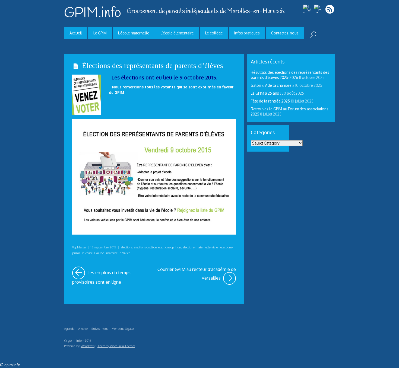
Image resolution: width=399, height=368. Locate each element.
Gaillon (99, 253)
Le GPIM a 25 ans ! (266, 93)
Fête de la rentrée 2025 (270, 101)
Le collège (214, 33)
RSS (330, 9)
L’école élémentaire (177, 33)
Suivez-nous (99, 329)
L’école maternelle (133, 33)
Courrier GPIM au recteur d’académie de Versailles (196, 274)
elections (126, 247)
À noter (83, 329)
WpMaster (79, 247)
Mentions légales (123, 329)
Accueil (75, 33)
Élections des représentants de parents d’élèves (152, 66)
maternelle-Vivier (118, 253)
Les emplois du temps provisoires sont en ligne (111, 276)
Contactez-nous (285, 33)
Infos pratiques (247, 33)
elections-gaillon (169, 247)
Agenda (69, 329)
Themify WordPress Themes (116, 346)
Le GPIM (100, 33)
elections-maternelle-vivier (201, 247)
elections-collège (145, 247)
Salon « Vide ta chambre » (272, 85)
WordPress (87, 346)
